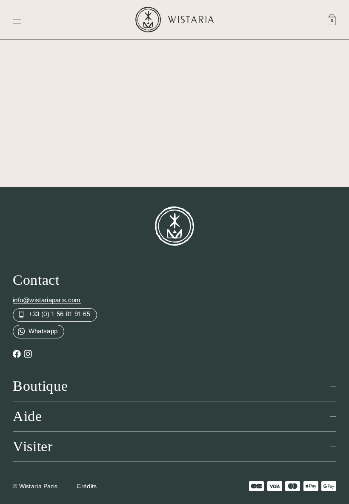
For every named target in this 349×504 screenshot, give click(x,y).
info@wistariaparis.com (47, 300)
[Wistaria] (174, 19)
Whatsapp (42, 331)
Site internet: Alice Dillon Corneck (149, 486)
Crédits (87, 486)
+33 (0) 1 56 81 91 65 (59, 314)
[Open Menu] (17, 19)
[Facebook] (17, 353)
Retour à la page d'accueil (174, 134)
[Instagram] (28, 353)
